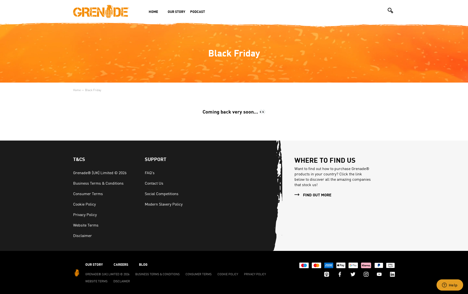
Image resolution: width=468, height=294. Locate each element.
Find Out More (317, 195)
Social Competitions (161, 193)
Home (153, 11)
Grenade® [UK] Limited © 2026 (100, 172)
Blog (143, 264)
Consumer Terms (88, 193)
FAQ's (150, 172)
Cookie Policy (84, 204)
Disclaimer (82, 235)
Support (155, 158)
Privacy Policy (85, 214)
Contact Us (154, 183)
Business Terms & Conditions (98, 183)
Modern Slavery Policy (164, 204)
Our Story (176, 11)
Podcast (197, 11)
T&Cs (79, 158)
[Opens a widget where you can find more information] (449, 285)
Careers (121, 264)
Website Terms (85, 225)
